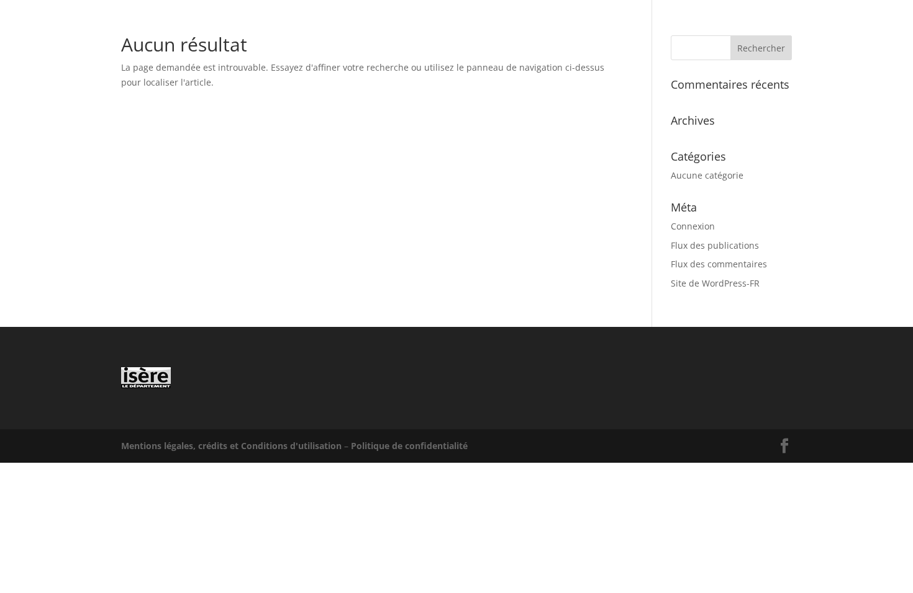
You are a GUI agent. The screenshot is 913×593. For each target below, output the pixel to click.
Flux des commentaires (719, 264)
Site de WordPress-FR (715, 283)
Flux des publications (715, 245)
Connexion (693, 226)
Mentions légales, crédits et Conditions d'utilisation (231, 446)
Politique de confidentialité (409, 446)
